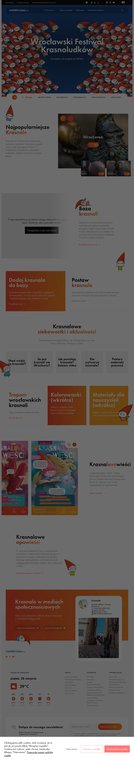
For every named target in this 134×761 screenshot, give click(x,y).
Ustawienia (71, 749)
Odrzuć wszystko (92, 749)
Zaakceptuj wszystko (117, 749)
